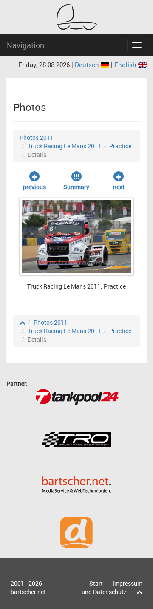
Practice (120, 146)
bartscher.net (28, 592)
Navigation (25, 45)
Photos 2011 (37, 137)
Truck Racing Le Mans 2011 (64, 146)
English (126, 64)
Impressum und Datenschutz (112, 587)
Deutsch (88, 64)
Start (96, 583)
